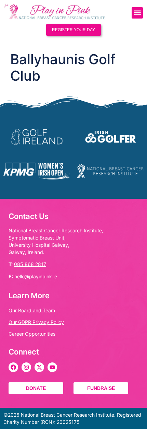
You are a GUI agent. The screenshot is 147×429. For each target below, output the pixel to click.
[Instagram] (26, 367)
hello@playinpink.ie (35, 276)
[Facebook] (13, 367)
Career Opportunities (32, 334)
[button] (137, 13)
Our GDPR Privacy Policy (36, 322)
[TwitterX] (39, 367)
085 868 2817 (30, 264)
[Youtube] (52, 367)
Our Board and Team (32, 310)
